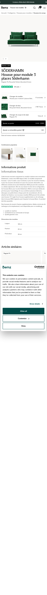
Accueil (3, 13)
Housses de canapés (40, 13)
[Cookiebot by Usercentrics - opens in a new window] (34, 267)
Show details (35, 304)
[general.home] (4, 8)
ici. (41, 206)
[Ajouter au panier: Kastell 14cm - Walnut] (11, 149)
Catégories (11, 13)
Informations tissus (12, 171)
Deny (23, 326)
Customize (22, 318)
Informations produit (13, 167)
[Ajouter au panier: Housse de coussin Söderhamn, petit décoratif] (37, 149)
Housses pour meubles (24, 13)
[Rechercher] (34, 8)
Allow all (23, 311)
